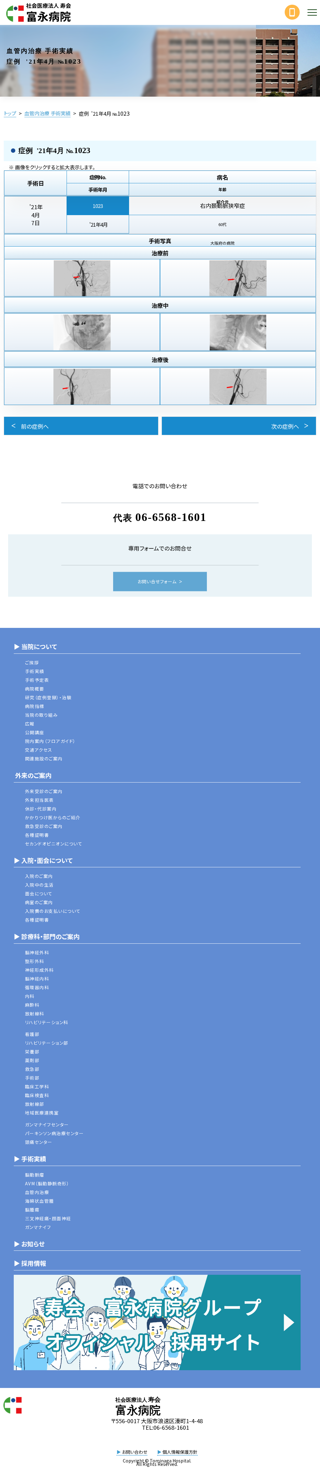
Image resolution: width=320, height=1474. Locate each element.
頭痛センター (38, 1142)
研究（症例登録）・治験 (48, 697)
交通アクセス (38, 750)
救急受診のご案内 (44, 826)
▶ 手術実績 (30, 1158)
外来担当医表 (39, 800)
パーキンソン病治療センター (54, 1133)
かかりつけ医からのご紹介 (53, 817)
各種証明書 (37, 835)
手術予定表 (37, 680)
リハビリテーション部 (46, 1043)
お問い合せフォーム (157, 582)
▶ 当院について (35, 646)
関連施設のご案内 (44, 758)
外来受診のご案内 (44, 791)
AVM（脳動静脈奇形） (47, 1183)
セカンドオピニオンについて (54, 844)
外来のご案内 (33, 775)
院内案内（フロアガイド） (50, 741)
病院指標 (34, 706)
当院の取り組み (41, 715)
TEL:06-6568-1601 (165, 1427)
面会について (39, 893)
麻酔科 (32, 1005)
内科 (30, 996)
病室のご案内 (39, 902)
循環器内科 (37, 987)
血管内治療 (37, 1192)
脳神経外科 (37, 952)
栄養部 (32, 1051)
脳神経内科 (37, 978)
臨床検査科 (37, 1095)
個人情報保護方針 (177, 1452)
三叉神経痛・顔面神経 (48, 1218)
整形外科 (34, 961)
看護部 (32, 1034)
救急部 (32, 1069)
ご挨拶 (32, 662)
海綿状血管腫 (39, 1201)
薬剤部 (32, 1060)
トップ (10, 113)
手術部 (32, 1078)
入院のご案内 (39, 876)
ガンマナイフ (38, 1227)
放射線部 (34, 1104)
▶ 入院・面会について (43, 860)
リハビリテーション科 (46, 1022)
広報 (30, 723)
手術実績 (34, 671)
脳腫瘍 (32, 1210)
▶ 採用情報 (30, 1263)
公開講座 (34, 732)
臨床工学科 (37, 1086)
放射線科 (34, 1013)
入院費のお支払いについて (53, 911)
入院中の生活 (39, 885)
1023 (98, 206)
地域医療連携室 (42, 1113)
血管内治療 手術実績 (47, 113)
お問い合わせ (132, 1452)
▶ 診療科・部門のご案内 (47, 936)
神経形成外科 (39, 970)
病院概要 (34, 689)
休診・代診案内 (41, 809)
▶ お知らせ (29, 1243)
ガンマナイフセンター (47, 1124)
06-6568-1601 (171, 517)
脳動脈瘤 (34, 1175)
